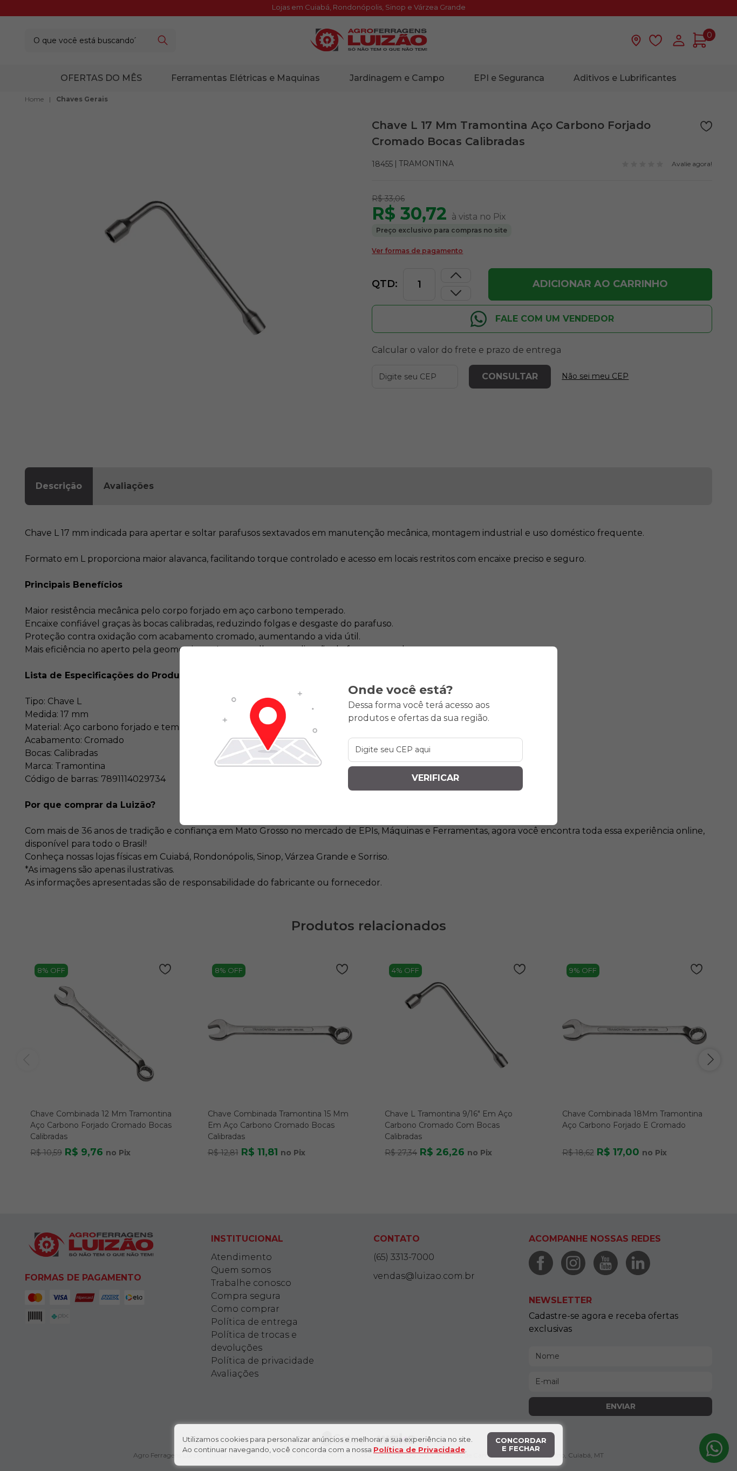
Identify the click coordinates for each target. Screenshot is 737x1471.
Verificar (435, 778)
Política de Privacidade (419, 1449)
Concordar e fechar (521, 1444)
